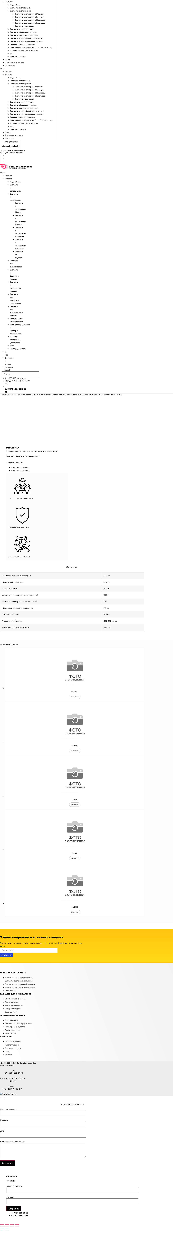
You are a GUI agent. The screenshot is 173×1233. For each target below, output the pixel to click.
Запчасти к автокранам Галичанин (30, 23)
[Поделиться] (7, 1225)
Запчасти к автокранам (20, 11)
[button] (28, 68)
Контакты (10, 65)
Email (2, 946)
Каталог (9, 1)
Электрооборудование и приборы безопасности (31, 47)
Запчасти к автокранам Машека (29, 14)
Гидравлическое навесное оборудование (56, 394)
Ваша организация (8, 1110)
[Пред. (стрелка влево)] (2, 1229)
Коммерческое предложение (13, 150)
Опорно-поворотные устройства (24, 50)
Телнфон (4, 1120)
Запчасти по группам (24, 26)
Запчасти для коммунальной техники (26, 41)
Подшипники (15, 5)
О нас (8, 59)
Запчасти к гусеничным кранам (24, 35)
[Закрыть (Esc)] (2, 1225)
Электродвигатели (18, 56)
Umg (12, 53)
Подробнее (74, 697)
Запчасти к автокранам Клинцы (29, 17)
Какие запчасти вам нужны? (12, 1142)
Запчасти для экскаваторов (22, 29)
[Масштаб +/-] (17, 1225)
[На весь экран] (12, 1225)
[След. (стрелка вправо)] (7, 1229)
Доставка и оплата (15, 62)
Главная (9, 71)
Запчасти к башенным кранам (23, 32)
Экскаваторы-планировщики (22, 44)
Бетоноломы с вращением (101, 394)
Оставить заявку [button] (14, 463)
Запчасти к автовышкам (20, 8)
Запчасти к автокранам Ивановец (30, 20)
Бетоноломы (82, 394)
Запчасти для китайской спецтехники (26, 38)
